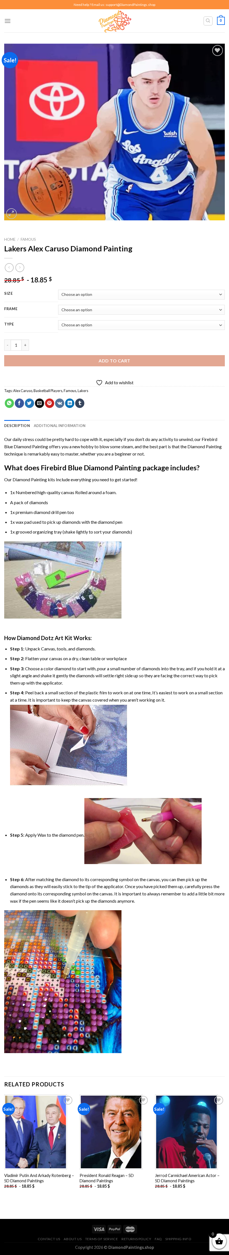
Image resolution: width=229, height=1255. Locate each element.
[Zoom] (11, 213)
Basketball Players (48, 390)
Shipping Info (178, 1239)
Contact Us (49, 1239)
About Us (73, 1239)
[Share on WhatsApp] (9, 403)
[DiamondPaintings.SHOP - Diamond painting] (114, 20)
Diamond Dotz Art (40, 637)
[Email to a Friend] (39, 403)
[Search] (208, 20)
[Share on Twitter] (29, 403)
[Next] (224, 1146)
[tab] (17, 425)
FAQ (158, 1239)
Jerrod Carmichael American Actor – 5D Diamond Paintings (187, 1178)
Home (9, 239)
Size (8, 294)
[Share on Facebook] (19, 403)
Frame (11, 309)
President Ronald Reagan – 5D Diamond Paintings (107, 1178)
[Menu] (7, 21)
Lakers (83, 390)
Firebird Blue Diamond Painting (91, 467)
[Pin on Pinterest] (49, 403)
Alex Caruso (22, 390)
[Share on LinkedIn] (69, 403)
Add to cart (114, 360)
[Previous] (4, 1146)
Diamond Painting (204, 446)
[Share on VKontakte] (59, 403)
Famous (28, 239)
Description (17, 425)
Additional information (60, 425)
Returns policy (136, 1239)
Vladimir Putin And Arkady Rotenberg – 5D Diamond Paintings (39, 1178)
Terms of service (101, 1239)
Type (9, 324)
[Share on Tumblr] (79, 403)
